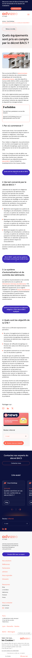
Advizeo (4, 21)
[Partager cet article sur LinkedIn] (8, 408)
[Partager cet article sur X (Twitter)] (12, 408)
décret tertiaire (22, 73)
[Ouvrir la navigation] (28, 14)
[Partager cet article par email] (3, 408)
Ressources (6, 585)
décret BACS (6, 161)
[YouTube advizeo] (5, 529)
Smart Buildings (10, 21)
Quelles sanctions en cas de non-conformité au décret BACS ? (13, 493)
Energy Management (23, 289)
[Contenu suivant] (20, 509)
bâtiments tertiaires (8, 79)
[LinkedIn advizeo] (3, 529)
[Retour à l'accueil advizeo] (10, 14)
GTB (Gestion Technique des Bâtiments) (14, 284)
